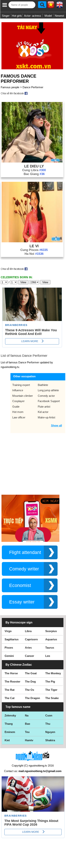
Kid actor (43, 411)
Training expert (21, 384)
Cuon (48, 715)
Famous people (10, 87)
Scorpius (51, 631)
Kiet (7, 740)
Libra (28, 631)
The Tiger (51, 689)
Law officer (18, 417)
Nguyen (50, 732)
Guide (15, 406)
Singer (6, 15)
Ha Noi (34, 254)
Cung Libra (34, 170)
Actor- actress (32, 15)
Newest (59, 15)
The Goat (31, 673)
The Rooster (12, 681)
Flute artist (44, 406)
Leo (47, 655)
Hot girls (17, 15)
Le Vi (34, 246)
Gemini (9, 655)
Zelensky (10, 715)
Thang (9, 723)
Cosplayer (18, 401)
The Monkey (53, 673)
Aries (28, 647)
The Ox (29, 689)
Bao (27, 723)
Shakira (50, 740)
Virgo (8, 631)
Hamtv (29, 740)
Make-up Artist (46, 417)
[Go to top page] (62, 837)
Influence (17, 390)
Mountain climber (22, 395)
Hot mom (17, 411)
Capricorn (31, 639)
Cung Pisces (34, 250)
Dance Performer (33, 87)
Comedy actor (46, 395)
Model (48, 15)
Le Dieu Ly (34, 166)
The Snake (52, 698)
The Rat (9, 689)
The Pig (50, 681)
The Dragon (32, 698)
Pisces (9, 647)
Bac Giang (34, 174)
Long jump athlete (48, 390)
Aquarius (51, 639)
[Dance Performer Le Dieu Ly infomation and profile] (32, 161)
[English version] (59, 6)
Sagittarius (12, 639)
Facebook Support (49, 401)
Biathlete (43, 384)
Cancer (29, 655)
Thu (47, 723)
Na (26, 715)
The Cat (9, 698)
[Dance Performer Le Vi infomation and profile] (32, 241)
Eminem (10, 732)
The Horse (11, 673)
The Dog (30, 681)
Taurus (49, 647)
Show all (56, 425)
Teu (27, 732)
